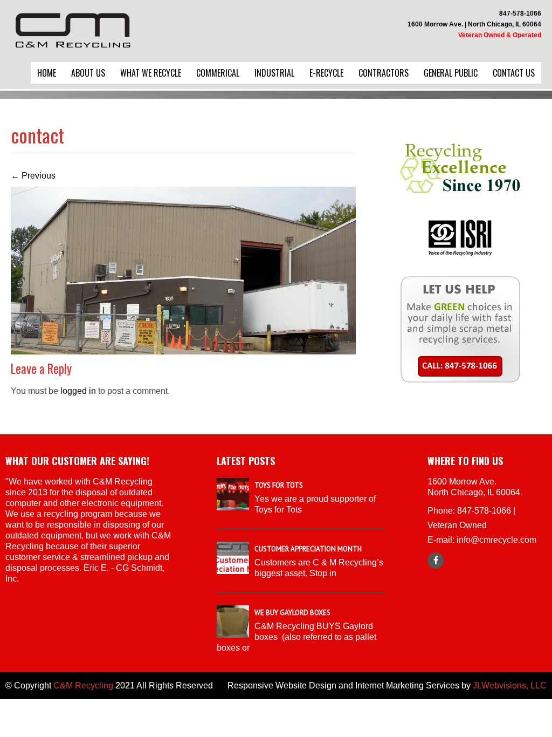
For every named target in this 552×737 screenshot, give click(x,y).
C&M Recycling (83, 685)
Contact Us (514, 72)
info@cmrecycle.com (496, 539)
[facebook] (435, 560)
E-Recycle (326, 72)
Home (46, 72)
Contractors (383, 72)
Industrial (274, 72)
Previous (33, 175)
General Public (451, 72)
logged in (78, 390)
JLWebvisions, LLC (510, 685)
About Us (88, 72)
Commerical (217, 72)
